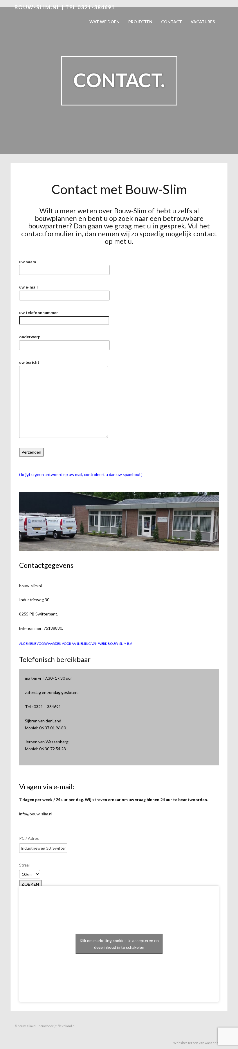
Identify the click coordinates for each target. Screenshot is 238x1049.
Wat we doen (104, 21)
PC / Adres (29, 838)
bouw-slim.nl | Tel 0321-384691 (65, 7)
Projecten (140, 21)
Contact (171, 21)
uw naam (27, 261)
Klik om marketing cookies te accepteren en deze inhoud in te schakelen (119, 944)
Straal (24, 864)
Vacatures (203, 21)
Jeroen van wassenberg (205, 1043)
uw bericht (29, 362)
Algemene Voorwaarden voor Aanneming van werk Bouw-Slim (73, 643)
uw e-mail (28, 286)
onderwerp (29, 336)
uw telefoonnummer (38, 312)
